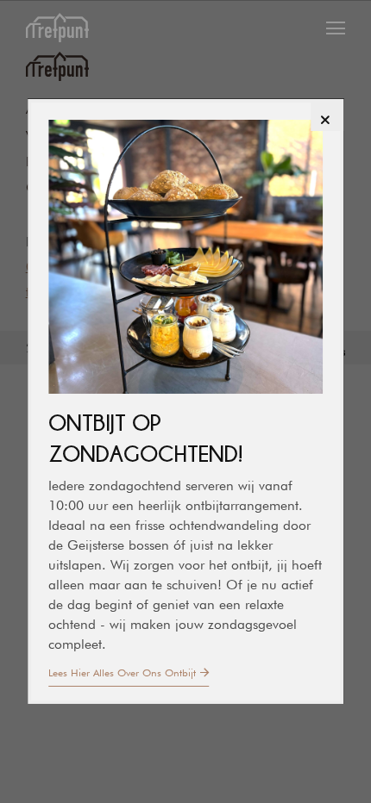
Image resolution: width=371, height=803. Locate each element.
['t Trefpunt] (57, 30)
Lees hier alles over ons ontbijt (122, 673)
